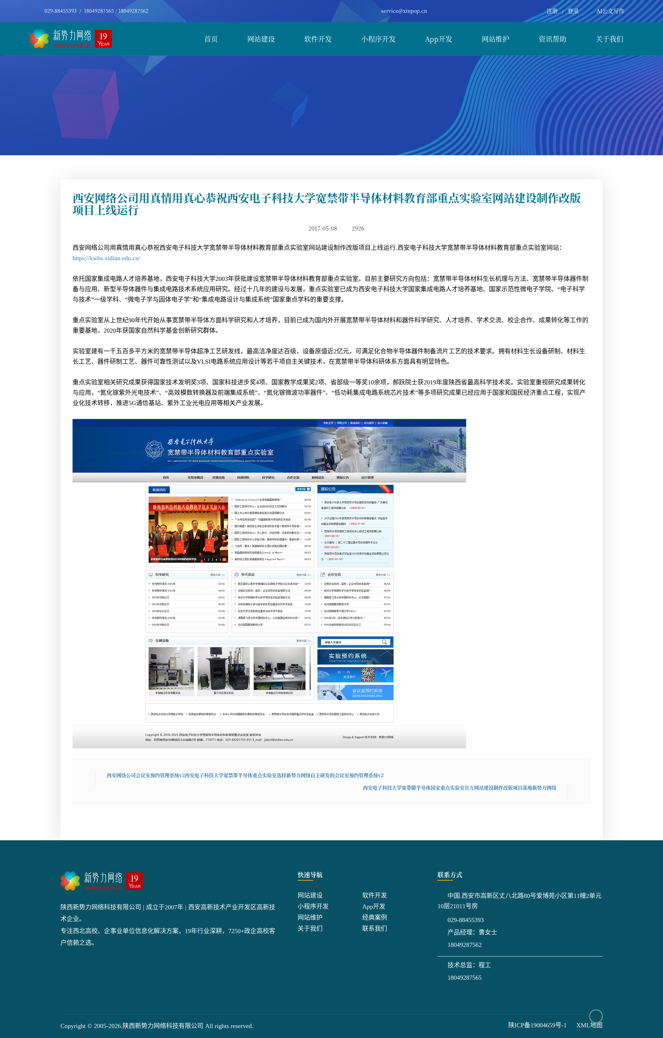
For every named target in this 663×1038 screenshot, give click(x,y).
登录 (573, 11)
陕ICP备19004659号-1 (537, 1025)
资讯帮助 (552, 39)
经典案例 (374, 917)
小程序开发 (378, 39)
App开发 (438, 39)
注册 (552, 11)
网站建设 (261, 39)
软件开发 (318, 39)
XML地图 (589, 1025)
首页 (211, 39)
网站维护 (495, 39)
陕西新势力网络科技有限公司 (163, 1025)
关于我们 (609, 39)
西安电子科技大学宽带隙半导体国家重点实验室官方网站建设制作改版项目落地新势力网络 (459, 787)
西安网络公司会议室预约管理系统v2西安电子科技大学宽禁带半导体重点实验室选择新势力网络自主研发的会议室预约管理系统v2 (245, 775)
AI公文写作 (610, 11)
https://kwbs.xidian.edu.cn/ (106, 258)
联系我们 (374, 928)
